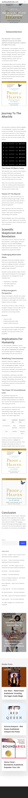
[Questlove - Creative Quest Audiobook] (14, 622)
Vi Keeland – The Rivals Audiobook (10, 574)
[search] (24, 2)
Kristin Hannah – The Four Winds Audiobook (13, 599)
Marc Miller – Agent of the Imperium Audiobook (14, 595)
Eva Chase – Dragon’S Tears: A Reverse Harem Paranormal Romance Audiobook (13, 555)
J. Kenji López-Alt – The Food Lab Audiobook (13, 589)
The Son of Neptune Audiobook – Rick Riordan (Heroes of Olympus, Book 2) (13, 579)
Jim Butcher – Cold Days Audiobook (11, 571)
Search (3, 540)
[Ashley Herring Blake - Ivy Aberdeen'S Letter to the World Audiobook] (14, 642)
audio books (14, 9)
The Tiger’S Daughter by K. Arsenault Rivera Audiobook (13, 603)
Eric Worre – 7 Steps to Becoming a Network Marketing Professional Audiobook (13, 561)
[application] (14, 144)
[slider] (23, 143)
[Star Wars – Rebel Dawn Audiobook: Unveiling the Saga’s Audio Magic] (14, 683)
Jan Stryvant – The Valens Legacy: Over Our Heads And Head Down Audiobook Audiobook (13, 566)
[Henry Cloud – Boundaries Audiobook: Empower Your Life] (14, 754)
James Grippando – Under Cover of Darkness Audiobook (13, 584)
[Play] (3, 144)
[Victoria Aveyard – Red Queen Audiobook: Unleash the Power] (14, 719)
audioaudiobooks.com (10, 2)
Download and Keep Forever (14, 32)
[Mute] (20, 144)
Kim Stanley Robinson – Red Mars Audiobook (13, 592)
